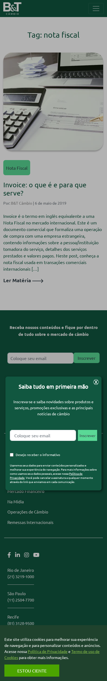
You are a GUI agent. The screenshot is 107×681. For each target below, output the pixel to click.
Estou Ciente (32, 670)
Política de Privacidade (47, 651)
